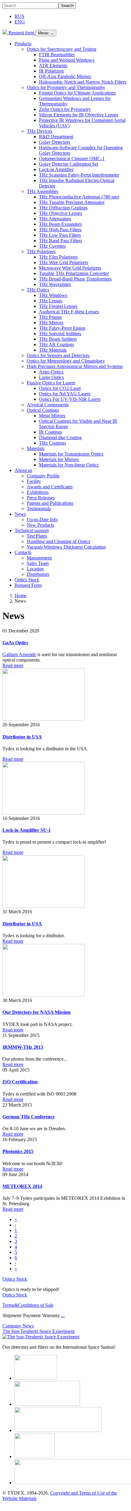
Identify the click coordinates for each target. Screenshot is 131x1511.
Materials (35, 448)
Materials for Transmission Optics (71, 453)
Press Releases (41, 497)
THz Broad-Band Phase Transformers (75, 278)
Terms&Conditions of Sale (27, 1305)
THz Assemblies (42, 191)
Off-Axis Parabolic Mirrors (65, 76)
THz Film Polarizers (58, 257)
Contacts (23, 552)
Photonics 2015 (17, 1151)
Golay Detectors (54, 142)
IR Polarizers (51, 71)
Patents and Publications (50, 503)
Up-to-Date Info (42, 519)
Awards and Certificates (50, 486)
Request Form (28, 585)
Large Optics (51, 377)
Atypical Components (48, 404)
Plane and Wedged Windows (66, 60)
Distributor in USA (22, 736)
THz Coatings (52, 443)
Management (39, 557)
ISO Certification (20, 1081)
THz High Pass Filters (60, 229)
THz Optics (38, 289)
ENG (20, 21)
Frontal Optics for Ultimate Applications (77, 92)
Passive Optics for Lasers (51, 382)
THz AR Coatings (56, 344)
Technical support (32, 530)
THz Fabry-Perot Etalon (62, 328)
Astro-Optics (51, 371)
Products (23, 43)
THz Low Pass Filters (60, 235)
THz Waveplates (55, 284)
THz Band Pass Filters (60, 240)
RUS (19, 16)
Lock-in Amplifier (56, 169)
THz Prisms (50, 317)
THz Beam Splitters (58, 339)
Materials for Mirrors (59, 459)
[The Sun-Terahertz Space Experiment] (40, 1336)
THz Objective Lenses (60, 213)
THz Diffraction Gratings (63, 207)
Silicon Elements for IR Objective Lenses (78, 114)
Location (35, 568)
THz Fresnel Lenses (58, 306)
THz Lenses (50, 300)
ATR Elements (53, 65)
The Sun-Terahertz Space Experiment (38, 1331)
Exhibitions (38, 492)
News (20, 514)
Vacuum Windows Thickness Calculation (66, 546)
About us (23, 470)
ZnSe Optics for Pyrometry (65, 109)
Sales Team (38, 563)
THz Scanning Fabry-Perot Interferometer (79, 174)
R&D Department (56, 136)
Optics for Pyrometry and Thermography (66, 87)
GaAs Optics (15, 642)
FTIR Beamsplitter (57, 54)
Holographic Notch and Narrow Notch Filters (82, 81)
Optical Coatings (43, 410)
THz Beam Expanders (60, 224)
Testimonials (39, 508)
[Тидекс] (4, 32)
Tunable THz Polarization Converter (74, 273)
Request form (21, 32)
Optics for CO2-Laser (60, 388)
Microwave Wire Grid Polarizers (70, 267)
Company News (18, 1325)
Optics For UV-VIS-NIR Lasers (70, 399)
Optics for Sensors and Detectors (58, 355)
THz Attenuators (55, 218)
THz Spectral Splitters (60, 333)
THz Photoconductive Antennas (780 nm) (79, 196)
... (63, 1315)
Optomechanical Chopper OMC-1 (72, 158)
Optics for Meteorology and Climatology (66, 360)
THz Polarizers (41, 251)
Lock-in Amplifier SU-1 (26, 830)
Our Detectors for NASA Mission (36, 1012)
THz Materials (53, 350)
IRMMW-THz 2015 (22, 1047)
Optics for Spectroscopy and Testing (61, 49)
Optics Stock (27, 579)
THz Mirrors (51, 322)
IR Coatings (50, 432)
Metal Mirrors (52, 415)
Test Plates (37, 536)
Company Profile (43, 475)
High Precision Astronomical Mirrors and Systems (75, 366)
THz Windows (53, 295)
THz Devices (39, 131)
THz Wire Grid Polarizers (63, 262)
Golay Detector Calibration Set (68, 164)
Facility (34, 481)
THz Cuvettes (52, 246)
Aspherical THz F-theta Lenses (69, 311)
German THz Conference (28, 1116)
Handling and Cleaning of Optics (58, 541)
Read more (12, 665)
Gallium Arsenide (19, 654)
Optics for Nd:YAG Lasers (65, 393)
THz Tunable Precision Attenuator (72, 202)
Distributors (38, 574)
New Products (40, 525)
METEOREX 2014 (22, 1186)
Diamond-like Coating (60, 437)
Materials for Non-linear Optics (69, 464)
